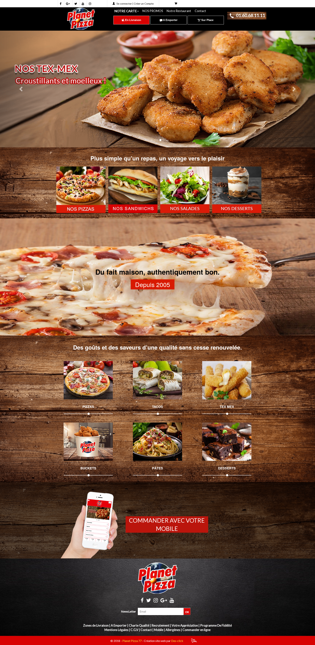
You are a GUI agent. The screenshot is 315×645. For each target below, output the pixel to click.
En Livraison (132, 20)
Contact (200, 11)
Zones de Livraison (96, 625)
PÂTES (157, 468)
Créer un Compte (144, 3)
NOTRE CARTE (125, 11)
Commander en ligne (196, 630)
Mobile (158, 630)
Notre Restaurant (179, 11)
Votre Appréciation (185, 625)
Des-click (177, 640)
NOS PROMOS (152, 11)
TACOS (157, 406)
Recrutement (160, 625)
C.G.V (134, 630)
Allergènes (173, 630)
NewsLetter (128, 611)
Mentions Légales (116, 630)
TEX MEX (227, 406)
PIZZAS (88, 406)
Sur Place (207, 20)
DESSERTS (227, 468)
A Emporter (170, 20)
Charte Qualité (139, 625)
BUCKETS (88, 468)
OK (187, 612)
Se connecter (124, 3)
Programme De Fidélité (216, 625)
